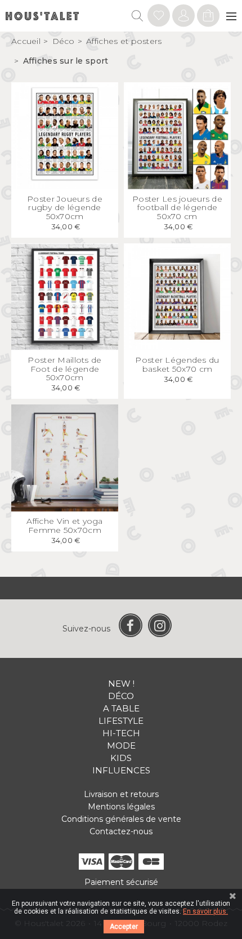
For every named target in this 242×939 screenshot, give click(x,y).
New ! (121, 683)
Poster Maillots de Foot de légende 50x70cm (64, 368)
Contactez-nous (121, 831)
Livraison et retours (121, 794)
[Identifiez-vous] (158, 17)
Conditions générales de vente (121, 819)
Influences (121, 770)
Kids (121, 758)
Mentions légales (121, 807)
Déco (121, 696)
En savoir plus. (205, 911)
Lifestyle (121, 720)
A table (121, 708)
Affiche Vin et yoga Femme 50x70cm (64, 525)
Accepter (124, 927)
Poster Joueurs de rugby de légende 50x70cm (64, 207)
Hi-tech (121, 733)
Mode (121, 745)
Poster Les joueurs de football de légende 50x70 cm (177, 207)
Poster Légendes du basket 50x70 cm (177, 364)
